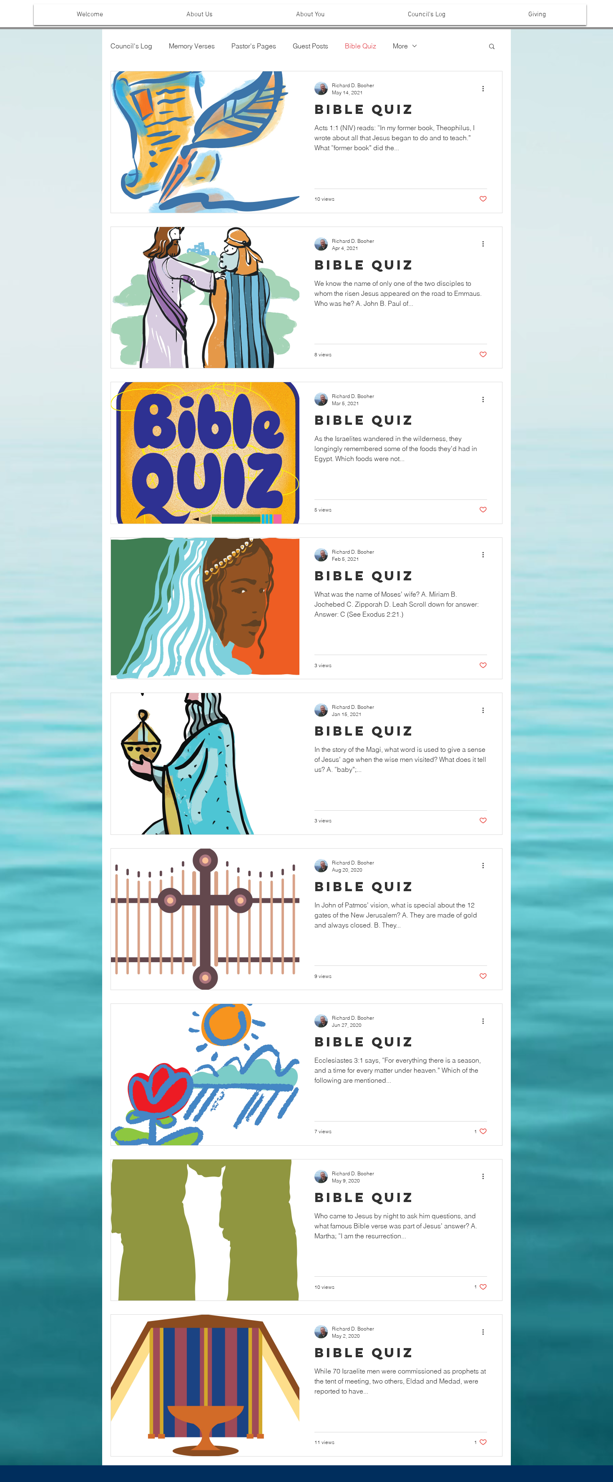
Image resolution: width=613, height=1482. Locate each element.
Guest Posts (310, 46)
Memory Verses (192, 46)
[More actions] (486, 88)
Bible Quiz (360, 46)
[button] (199, 14)
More (400, 46)
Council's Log (131, 46)
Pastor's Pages (253, 46)
